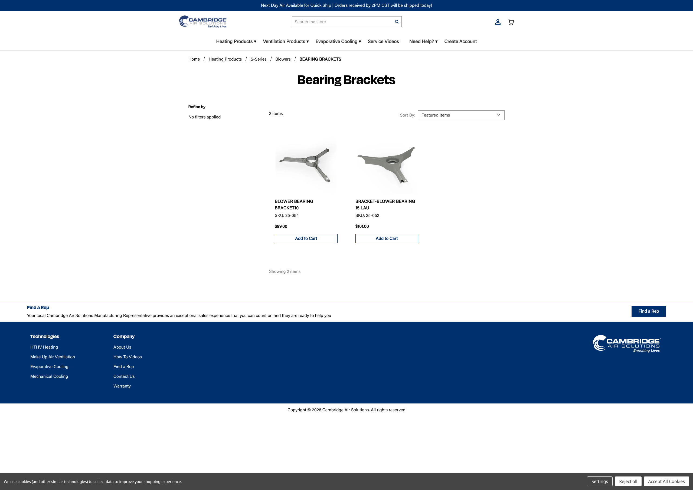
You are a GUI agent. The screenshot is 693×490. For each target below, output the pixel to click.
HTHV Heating (44, 347)
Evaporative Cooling (49, 366)
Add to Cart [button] (306, 238)
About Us (122, 347)
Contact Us (124, 376)
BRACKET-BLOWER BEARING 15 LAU (385, 204)
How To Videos (127, 357)
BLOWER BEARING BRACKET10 (294, 204)
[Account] (497, 21)
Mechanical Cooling (49, 376)
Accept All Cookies (666, 481)
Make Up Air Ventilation (52, 357)
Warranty (122, 386)
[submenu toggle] (255, 42)
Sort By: (407, 115)
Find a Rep (649, 311)
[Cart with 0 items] (510, 21)
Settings (599, 481)
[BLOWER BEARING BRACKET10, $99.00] (306, 163)
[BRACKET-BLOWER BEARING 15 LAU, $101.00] (386, 163)
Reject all (628, 481)
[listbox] (461, 115)
